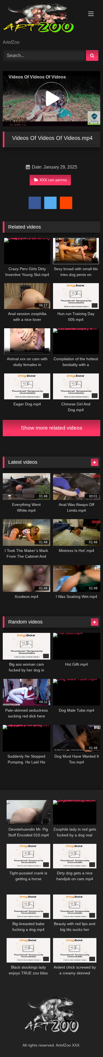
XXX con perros (53, 180)
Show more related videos (51, 428)
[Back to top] (86, 1040)
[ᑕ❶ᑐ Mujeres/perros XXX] (42, 20)
